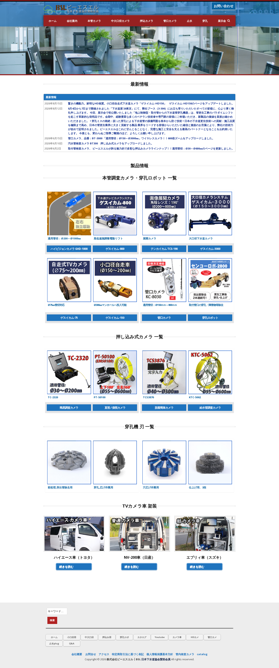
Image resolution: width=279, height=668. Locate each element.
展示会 (222, 21)
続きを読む (66, 566)
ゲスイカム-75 (69, 318)
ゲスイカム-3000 (210, 249)
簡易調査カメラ (69, 407)
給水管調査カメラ (210, 407)
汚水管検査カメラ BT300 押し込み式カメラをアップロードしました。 (111, 143)
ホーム (53, 21)
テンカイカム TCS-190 (164, 249)
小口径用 (71, 637)
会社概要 (76, 654)
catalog (202, 654)
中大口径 (89, 637)
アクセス (104, 654)
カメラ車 (177, 637)
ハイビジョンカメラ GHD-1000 (69, 249)
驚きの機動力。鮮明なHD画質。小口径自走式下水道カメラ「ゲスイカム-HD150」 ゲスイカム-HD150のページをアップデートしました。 (151, 103)
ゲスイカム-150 (115, 318)
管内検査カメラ (185, 654)
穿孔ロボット (210, 318)
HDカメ (195, 637)
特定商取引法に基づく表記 (128, 654)
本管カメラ (94, 21)
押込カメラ (146, 21)
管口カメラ (170, 21)
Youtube (160, 637)
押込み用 (106, 637)
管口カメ (212, 637)
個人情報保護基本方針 (159, 654)
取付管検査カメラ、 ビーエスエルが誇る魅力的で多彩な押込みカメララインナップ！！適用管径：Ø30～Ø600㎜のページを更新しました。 (151, 148)
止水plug (54, 643)
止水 (189, 21)
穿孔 (205, 21)
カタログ (141, 637)
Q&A (71, 643)
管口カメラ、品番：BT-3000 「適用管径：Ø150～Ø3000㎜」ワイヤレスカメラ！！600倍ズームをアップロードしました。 (141, 138)
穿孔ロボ (124, 637)
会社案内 (72, 21)
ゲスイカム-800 (115, 249)
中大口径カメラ (120, 21)
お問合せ (90, 654)
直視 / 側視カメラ (115, 407)
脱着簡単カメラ (164, 407)
